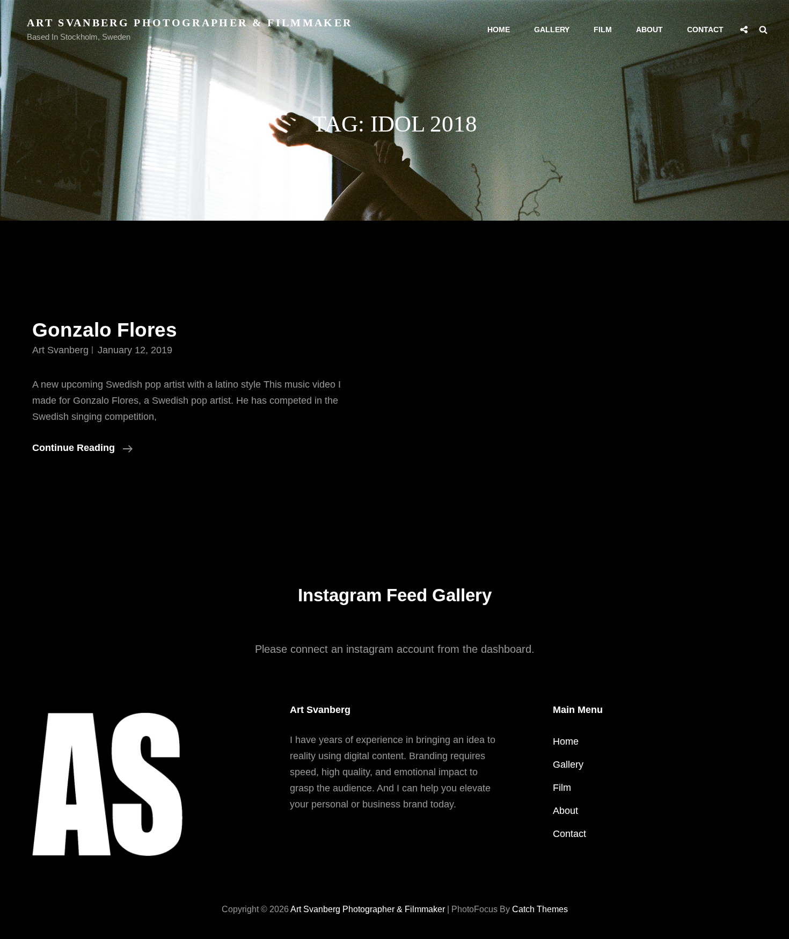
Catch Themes (540, 909)
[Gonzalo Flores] (591, 386)
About (649, 29)
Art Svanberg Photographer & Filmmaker (189, 22)
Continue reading (82, 449)
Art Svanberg (60, 350)
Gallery (551, 29)
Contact (705, 29)
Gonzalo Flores (104, 330)
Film (603, 29)
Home (498, 29)
